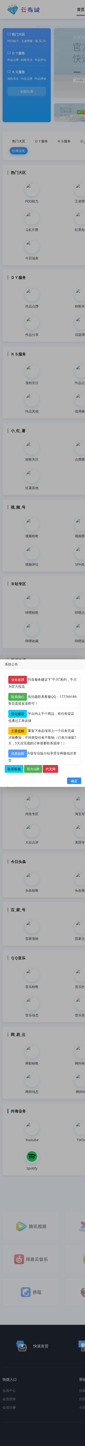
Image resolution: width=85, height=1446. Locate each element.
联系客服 (14, 768)
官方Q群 (33, 768)
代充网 (50, 768)
